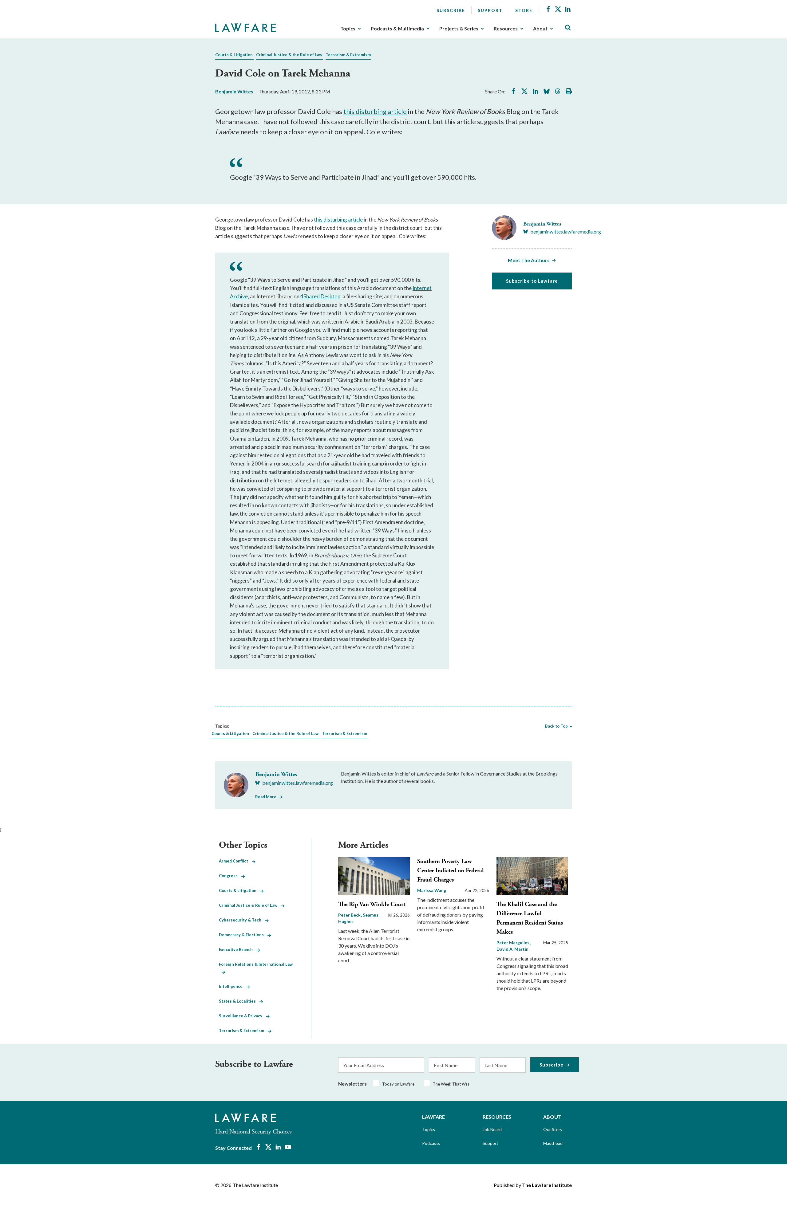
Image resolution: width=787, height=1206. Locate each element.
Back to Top (556, 726)
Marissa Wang (431, 890)
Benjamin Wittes (234, 91)
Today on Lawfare (398, 1084)
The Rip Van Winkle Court (371, 904)
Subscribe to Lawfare (532, 281)
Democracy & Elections (243, 934)
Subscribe (451, 10)
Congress (230, 875)
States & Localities (239, 1001)
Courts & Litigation (234, 54)
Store (523, 10)
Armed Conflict (235, 860)
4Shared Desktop (320, 296)
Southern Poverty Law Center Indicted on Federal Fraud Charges (450, 871)
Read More (265, 796)
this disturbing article (375, 111)
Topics (347, 28)
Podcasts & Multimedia (397, 28)
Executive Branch (237, 949)
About (540, 28)
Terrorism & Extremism (348, 54)
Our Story (552, 1129)
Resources (506, 28)
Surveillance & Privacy (242, 1015)
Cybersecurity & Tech (242, 919)
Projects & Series (458, 28)
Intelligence (232, 986)
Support (490, 10)
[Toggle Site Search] (568, 27)
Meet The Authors (529, 260)
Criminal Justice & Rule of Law (250, 905)
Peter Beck (350, 914)
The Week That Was (451, 1084)
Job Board (492, 1129)
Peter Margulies (513, 942)
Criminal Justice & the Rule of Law (289, 54)
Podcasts (431, 1143)
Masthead (553, 1143)
